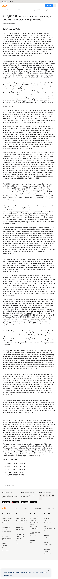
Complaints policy (48, 522)
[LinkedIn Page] (44, 495)
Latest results (47, 540)
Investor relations (48, 544)
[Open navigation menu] (54, 5)
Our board (46, 551)
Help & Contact (37, 508)
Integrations (4, 545)
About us (46, 516)
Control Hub (5, 533)
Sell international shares (35, 535)
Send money (33, 518)
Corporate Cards (5, 520)
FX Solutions (5, 522)
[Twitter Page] (47, 495)
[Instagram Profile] (40, 498)
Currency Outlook (20, 536)
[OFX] (4, 6)
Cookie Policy (9, 575)
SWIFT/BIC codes (20, 529)
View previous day (8, 485)
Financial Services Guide (49, 528)
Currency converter (20, 518)
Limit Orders (5, 529)
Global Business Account (7, 516)
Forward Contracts (6, 527)
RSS (17, 543)
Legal (45, 520)
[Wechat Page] (50, 495)
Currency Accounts (6, 531)
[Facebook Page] (40, 495)
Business (4, 1)
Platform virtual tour (20, 516)
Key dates (46, 542)
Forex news (18, 538)
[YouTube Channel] (53, 495)
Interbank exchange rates (21, 520)
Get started (48, 5)
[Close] (48, 570)
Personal (11, 1)
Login (15, 508)
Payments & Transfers (7, 518)
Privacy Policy (47, 530)
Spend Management (6, 536)
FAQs (25, 508)
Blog (17, 540)
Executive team (47, 553)
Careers (46, 555)
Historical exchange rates (21, 522)
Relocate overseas (34, 526)
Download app (33, 520)
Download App (5, 550)
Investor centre (47, 537)
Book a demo (51, 508)
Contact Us (46, 518)
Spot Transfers (5, 525)
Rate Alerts (18, 525)
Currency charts (19, 527)
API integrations (33, 542)
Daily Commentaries (10, 9)
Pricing (3, 547)
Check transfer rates (34, 516)
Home (3, 9)
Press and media (33, 545)
